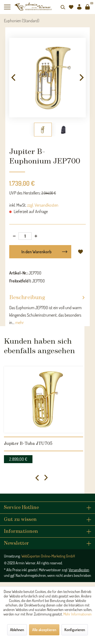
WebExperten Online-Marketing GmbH (48, 556)
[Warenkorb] (87, 7)
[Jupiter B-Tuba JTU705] (47, 399)
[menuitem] (9, 7)
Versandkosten (79, 570)
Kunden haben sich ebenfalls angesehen (39, 346)
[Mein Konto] (79, 7)
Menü (9, 7)
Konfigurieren (74, 629)
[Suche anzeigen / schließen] (62, 7)
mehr (19, 322)
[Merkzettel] (71, 7)
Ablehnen (17, 629)
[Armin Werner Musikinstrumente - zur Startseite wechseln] (34, 7)
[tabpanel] (47, 413)
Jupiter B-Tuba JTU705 (28, 443)
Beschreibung (27, 297)
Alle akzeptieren (44, 629)
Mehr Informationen (77, 614)
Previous (37, 478)
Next (46, 478)
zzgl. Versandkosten (42, 205)
